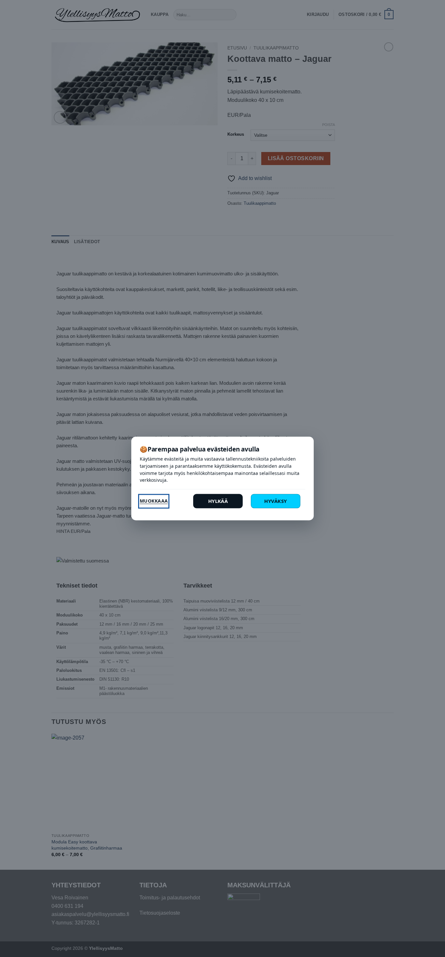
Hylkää (218, 501)
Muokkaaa (154, 501)
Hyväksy (275, 501)
